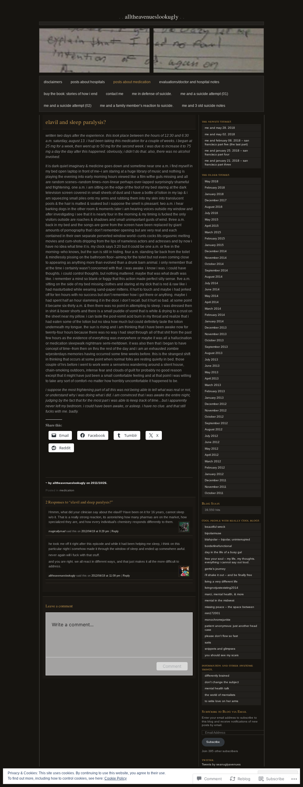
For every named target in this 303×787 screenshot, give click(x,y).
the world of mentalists (220, 694)
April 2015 (212, 225)
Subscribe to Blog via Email (224, 711)
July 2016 (211, 213)
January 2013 (214, 397)
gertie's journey (215, 568)
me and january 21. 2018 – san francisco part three (226, 162)
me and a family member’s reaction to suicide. (136, 106)
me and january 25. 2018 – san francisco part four (226, 152)
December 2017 (216, 200)
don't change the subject (222, 682)
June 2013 (212, 365)
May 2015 (211, 219)
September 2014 (216, 270)
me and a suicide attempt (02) (67, 106)
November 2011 (215, 486)
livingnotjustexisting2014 (221, 587)
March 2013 (213, 385)
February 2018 (215, 187)
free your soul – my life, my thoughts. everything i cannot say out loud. (230, 560)
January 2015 (214, 245)
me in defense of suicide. (152, 94)
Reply (115, 531)
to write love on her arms (221, 701)
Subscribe (213, 741)
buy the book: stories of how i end (70, 94)
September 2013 (216, 346)
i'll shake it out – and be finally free (228, 575)
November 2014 (216, 257)
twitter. (208, 759)
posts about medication (132, 82)
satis (208, 642)
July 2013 (211, 359)
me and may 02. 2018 (220, 134)
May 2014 (211, 295)
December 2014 (216, 251)
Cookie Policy (115, 778)
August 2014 (214, 276)
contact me (114, 94)
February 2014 (215, 314)
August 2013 (214, 353)
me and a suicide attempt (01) (204, 94)
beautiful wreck (215, 526)
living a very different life (221, 581)
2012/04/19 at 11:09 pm (105, 575)
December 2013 (216, 327)
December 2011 (215, 480)
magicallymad (57, 531)
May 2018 (211, 181)
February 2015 (215, 238)
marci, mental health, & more (224, 594)
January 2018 (214, 194)
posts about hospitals (88, 82)
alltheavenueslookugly (151, 16)
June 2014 (212, 289)
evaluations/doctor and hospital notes (189, 82)
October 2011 (214, 493)
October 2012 (214, 416)
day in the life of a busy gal (223, 552)
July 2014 (211, 283)
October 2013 (214, 340)
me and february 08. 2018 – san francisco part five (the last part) (227, 142)
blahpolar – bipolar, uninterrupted (227, 539)
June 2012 (212, 442)
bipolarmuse (213, 533)
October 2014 (214, 263)
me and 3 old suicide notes (203, 106)
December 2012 (216, 403)
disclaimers (53, 82)
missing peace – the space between (229, 607)
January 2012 (214, 474)
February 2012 (215, 467)
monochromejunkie (218, 619)
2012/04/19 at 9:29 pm (95, 531)
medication (66, 490)
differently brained (217, 675)
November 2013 (216, 334)
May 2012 (211, 448)
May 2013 (211, 372)
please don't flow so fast (221, 636)
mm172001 (212, 613)
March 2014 (213, 308)
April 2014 (212, 302)
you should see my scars (221, 655)
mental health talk (217, 688)
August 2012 (214, 429)
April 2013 (212, 378)
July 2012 (211, 435)
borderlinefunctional (218, 546)
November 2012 (216, 410)
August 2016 (214, 206)
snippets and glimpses (220, 648)
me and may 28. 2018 (220, 127)
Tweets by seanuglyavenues (221, 764)
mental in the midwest (219, 600)
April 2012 (212, 454)
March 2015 (213, 232)
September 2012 (216, 423)
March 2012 (213, 461)
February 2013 (215, 391)
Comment (172, 666)
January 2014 (214, 321)
